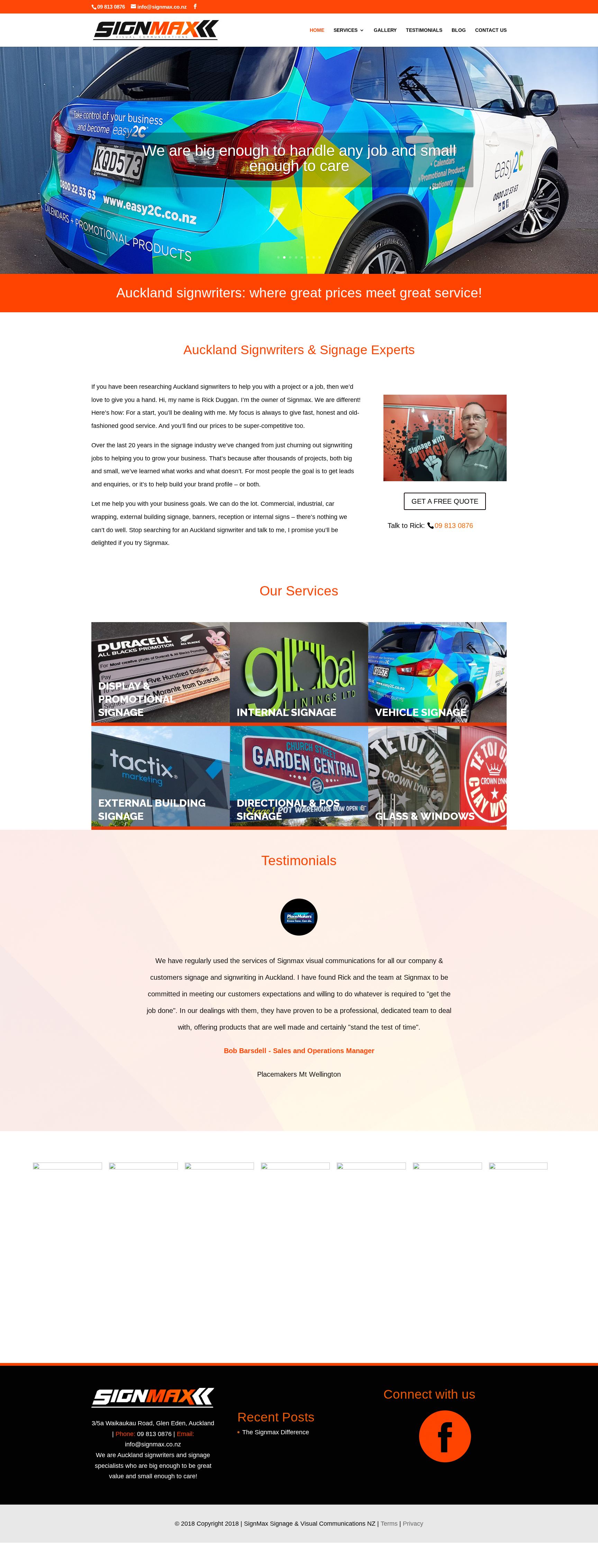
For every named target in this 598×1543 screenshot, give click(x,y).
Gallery (385, 30)
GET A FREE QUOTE (444, 501)
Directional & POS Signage (288, 809)
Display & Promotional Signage (136, 699)
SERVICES (345, 30)
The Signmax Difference (275, 1432)
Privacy (413, 1523)
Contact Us (491, 30)
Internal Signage (286, 712)
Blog (459, 30)
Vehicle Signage (420, 712)
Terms (389, 1523)
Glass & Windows (425, 816)
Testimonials (424, 30)
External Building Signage (152, 809)
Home (317, 30)
